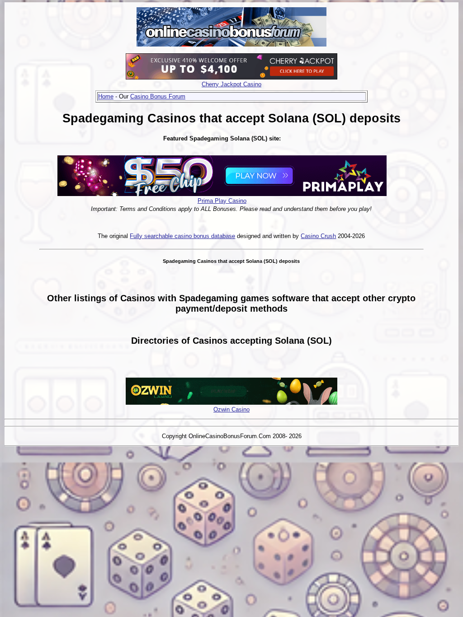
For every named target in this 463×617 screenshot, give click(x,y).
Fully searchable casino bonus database (182, 236)
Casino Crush (318, 236)
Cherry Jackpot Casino (231, 84)
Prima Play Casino (222, 200)
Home (105, 96)
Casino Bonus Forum (157, 96)
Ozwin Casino (231, 409)
